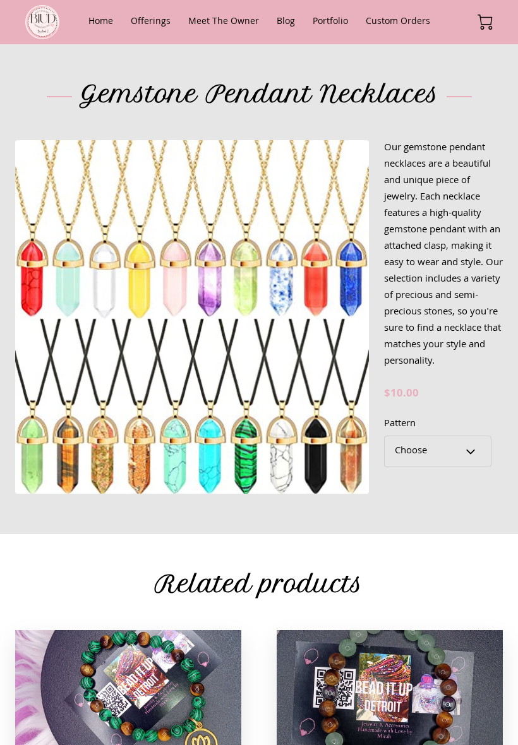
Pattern (400, 425)
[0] (485, 22)
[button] (438, 451)
